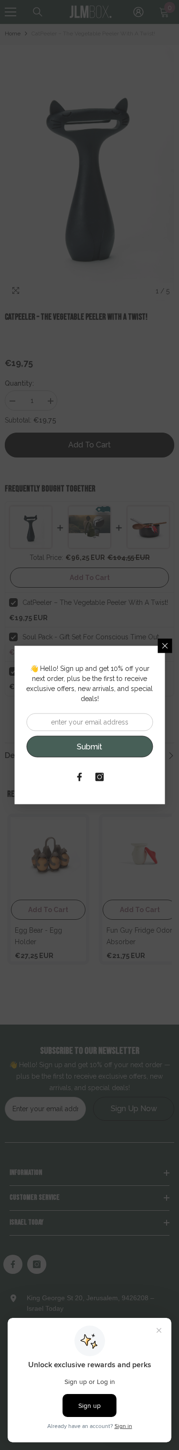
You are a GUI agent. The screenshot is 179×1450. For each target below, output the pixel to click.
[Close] (165, 646)
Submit (89, 746)
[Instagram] (100, 777)
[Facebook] (80, 777)
